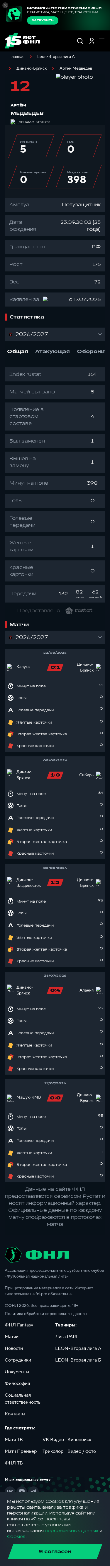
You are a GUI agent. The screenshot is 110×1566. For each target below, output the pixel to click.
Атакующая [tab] (52, 351)
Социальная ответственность (22, 1398)
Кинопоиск (79, 1440)
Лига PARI (66, 1337)
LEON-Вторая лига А (78, 1348)
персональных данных (71, 1531)
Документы (17, 1372)
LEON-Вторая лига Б (78, 1360)
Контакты (15, 1414)
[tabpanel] (55, 485)
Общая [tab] (17, 351)
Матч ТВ (14, 1440)
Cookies (16, 1536)
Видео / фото (81, 1451)
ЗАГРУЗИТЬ (43, 20)
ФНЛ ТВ (14, 1463)
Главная (16, 56)
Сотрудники (18, 1360)
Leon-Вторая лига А (56, 56)
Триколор (53, 1451)
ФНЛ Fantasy (19, 1325)
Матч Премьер (21, 1451)
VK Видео (53, 1440)
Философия (17, 1383)
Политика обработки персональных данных (46, 1314)
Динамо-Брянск (31, 68)
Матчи (11, 1337)
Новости (14, 1348)
